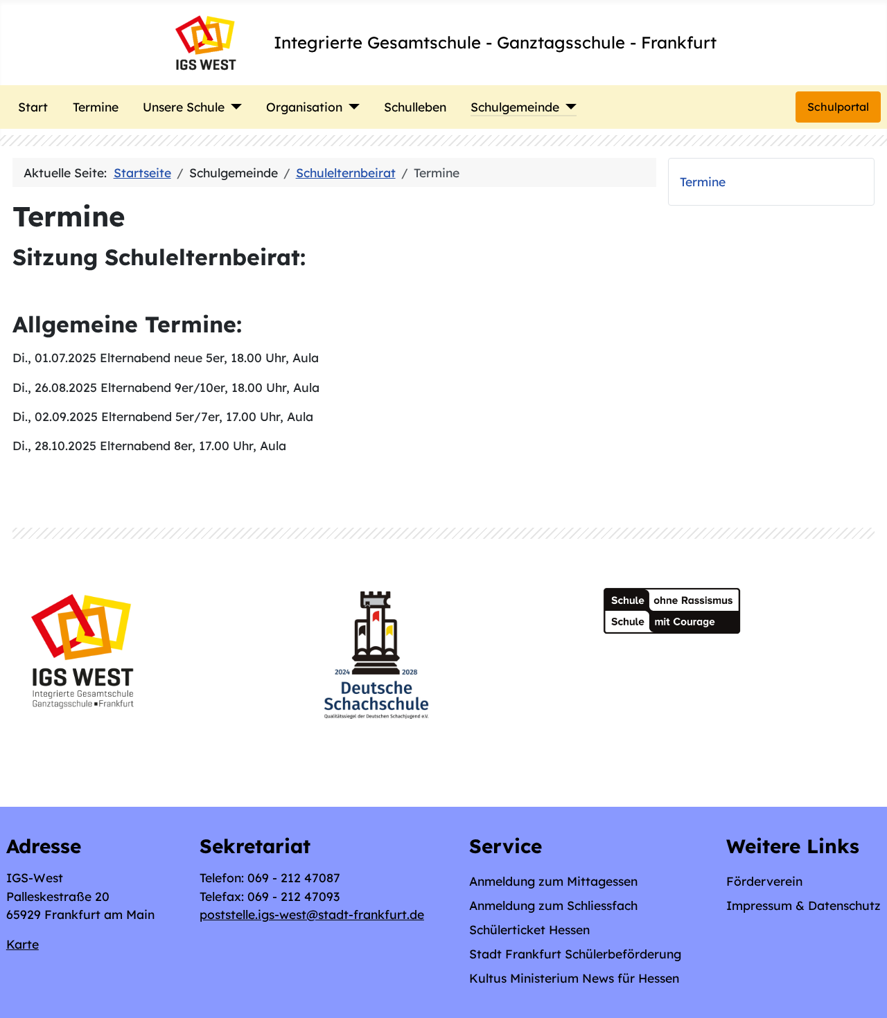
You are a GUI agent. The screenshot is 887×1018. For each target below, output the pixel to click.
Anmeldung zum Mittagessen (553, 880)
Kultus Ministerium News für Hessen (574, 977)
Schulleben (415, 106)
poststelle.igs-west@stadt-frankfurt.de (312, 914)
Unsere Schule (184, 106)
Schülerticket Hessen (529, 929)
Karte (22, 944)
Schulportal (838, 107)
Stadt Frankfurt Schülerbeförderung (575, 953)
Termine (95, 106)
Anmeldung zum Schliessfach (553, 905)
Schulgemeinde (515, 106)
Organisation (304, 106)
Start (33, 106)
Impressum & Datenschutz (803, 905)
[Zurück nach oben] (861, 991)
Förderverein (764, 880)
